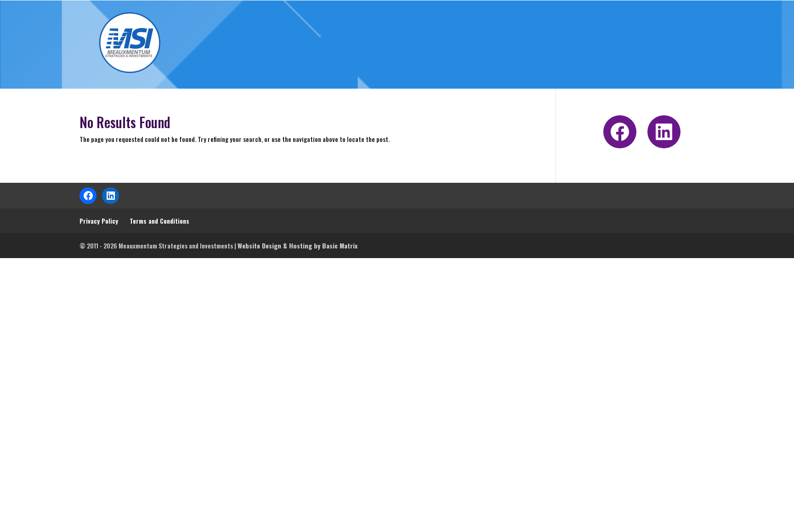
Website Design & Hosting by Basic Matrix (297, 245)
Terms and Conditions (159, 220)
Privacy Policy (98, 220)
